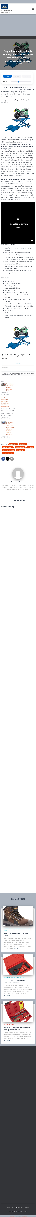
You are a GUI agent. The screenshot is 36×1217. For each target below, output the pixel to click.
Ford (5, 930)
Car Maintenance (20, 447)
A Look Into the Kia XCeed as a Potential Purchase (16, 981)
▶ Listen (7, 76)
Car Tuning (30, 447)
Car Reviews (7, 929)
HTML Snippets (11, 1216)
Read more (16, 948)
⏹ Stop (26, 76)
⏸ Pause (17, 76)
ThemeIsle (24, 1211)
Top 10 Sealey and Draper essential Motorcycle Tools (10, 387)
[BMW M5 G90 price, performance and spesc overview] (18, 1011)
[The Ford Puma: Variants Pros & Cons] (18, 916)
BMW (12, 1024)
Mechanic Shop (13, 444)
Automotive (23, 444)
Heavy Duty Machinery (8, 450)
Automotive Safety (8, 447)
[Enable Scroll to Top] (32, 1213)
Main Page (10, 1207)
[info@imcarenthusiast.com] (18, 473)
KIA (24, 977)
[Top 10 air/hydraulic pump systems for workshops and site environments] (9, 408)
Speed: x (5, 81)
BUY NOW (18, 363)
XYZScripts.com (24, 1216)
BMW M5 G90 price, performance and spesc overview (17, 1029)
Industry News (20, 450)
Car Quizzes (19, 1207)
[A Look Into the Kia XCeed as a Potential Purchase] (18, 964)
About (27, 1207)
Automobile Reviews (17, 929)
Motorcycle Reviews (8, 453)
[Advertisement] (18, 18)
